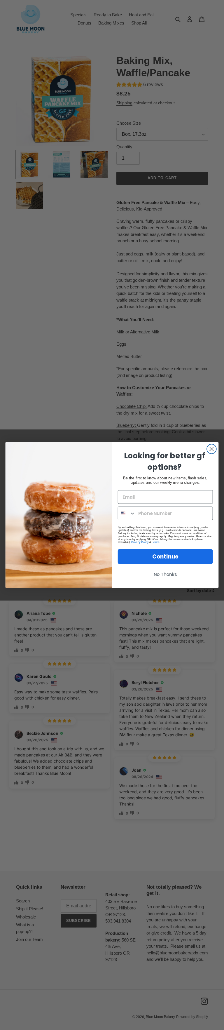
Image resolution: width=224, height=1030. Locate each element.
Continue (165, 556)
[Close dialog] (211, 449)
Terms (156, 542)
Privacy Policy (139, 542)
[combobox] (127, 513)
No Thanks (165, 574)
